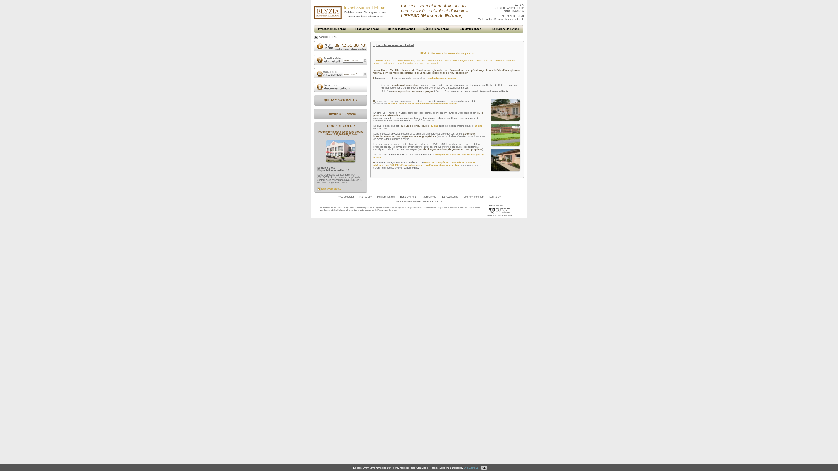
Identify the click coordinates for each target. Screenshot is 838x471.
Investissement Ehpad (365, 7)
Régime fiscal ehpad (436, 29)
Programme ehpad (367, 29)
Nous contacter (346, 196)
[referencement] (500, 213)
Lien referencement (474, 196)
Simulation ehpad (470, 29)
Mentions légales (386, 196)
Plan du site (365, 196)
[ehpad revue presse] (340, 118)
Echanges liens (408, 196)
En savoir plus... (331, 188)
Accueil (323, 37)
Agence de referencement (499, 215)
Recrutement (429, 196)
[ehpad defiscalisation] (328, 18)
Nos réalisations (449, 196)
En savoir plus (471, 467)
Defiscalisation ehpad (401, 29)
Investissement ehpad (332, 29)
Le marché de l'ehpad (505, 29)
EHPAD (333, 37)
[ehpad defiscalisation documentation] (340, 91)
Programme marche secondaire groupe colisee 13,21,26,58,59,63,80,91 (340, 133)
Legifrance (495, 196)
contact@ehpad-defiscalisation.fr (504, 19)
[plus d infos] (340, 49)
